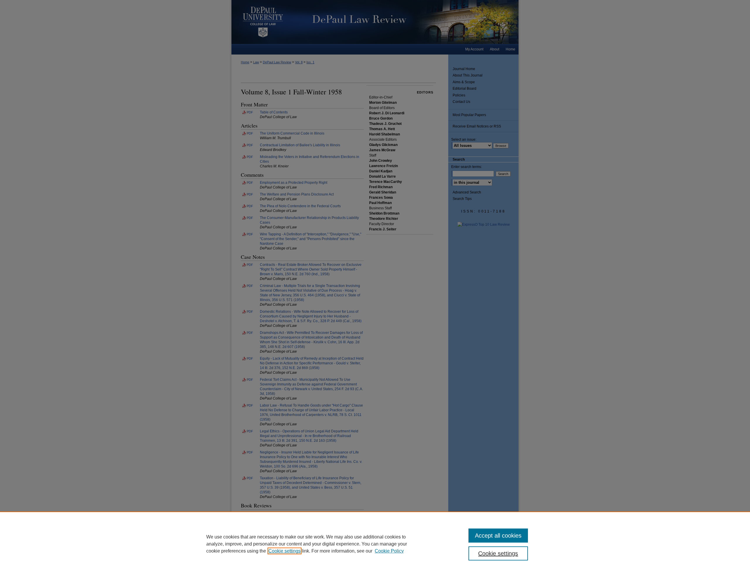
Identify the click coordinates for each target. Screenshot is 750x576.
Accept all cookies (498, 535)
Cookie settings (284, 550)
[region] (375, 544)
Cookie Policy (389, 550)
